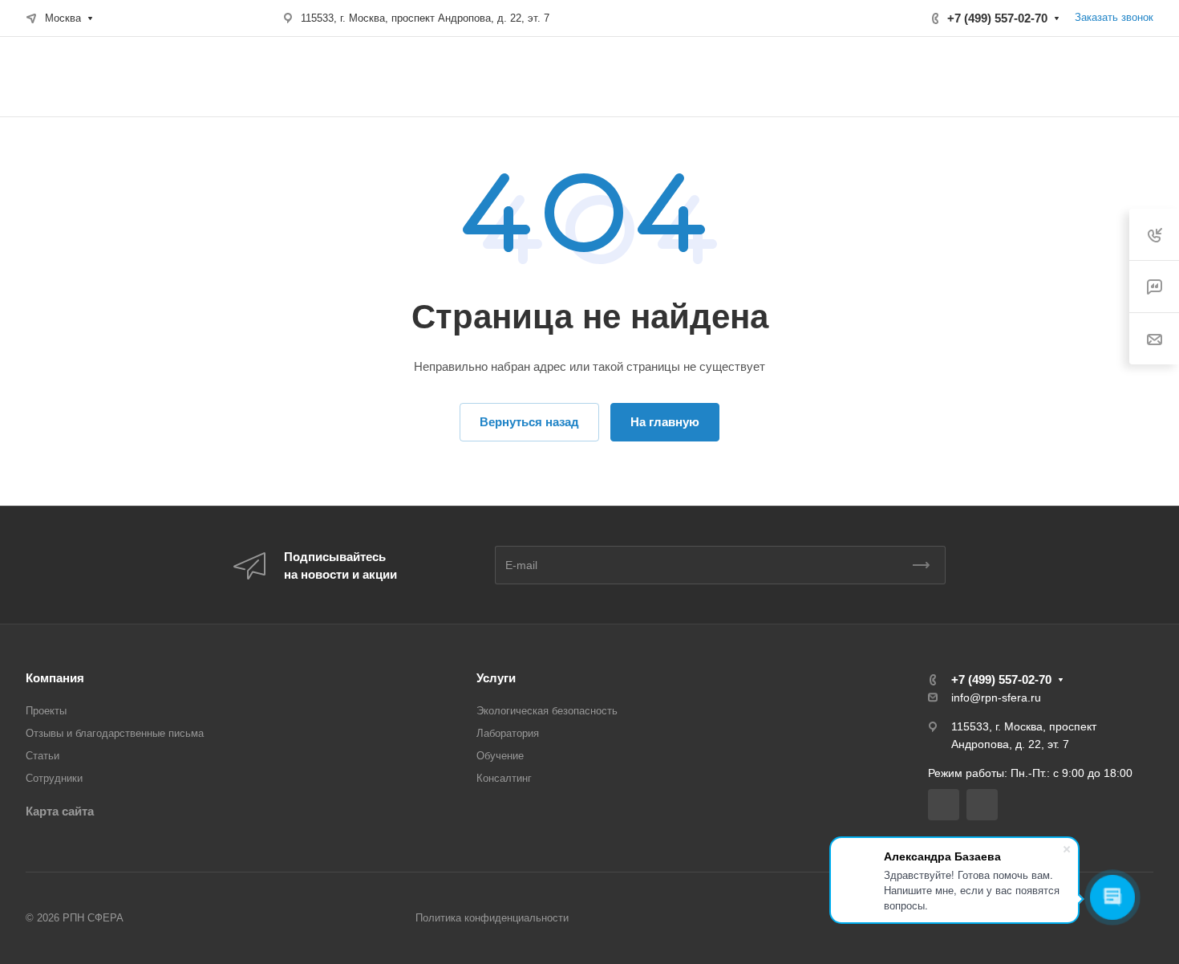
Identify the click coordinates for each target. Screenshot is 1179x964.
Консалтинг (504, 778)
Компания (55, 678)
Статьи (42, 756)
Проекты (46, 711)
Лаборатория (507, 733)
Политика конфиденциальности (492, 918)
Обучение (500, 756)
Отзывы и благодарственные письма (115, 733)
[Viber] (943, 804)
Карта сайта (60, 811)
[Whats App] (982, 804)
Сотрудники (54, 778)
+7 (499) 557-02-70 (997, 18)
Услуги (496, 678)
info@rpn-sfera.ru (996, 697)
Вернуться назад (529, 422)
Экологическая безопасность (547, 711)
